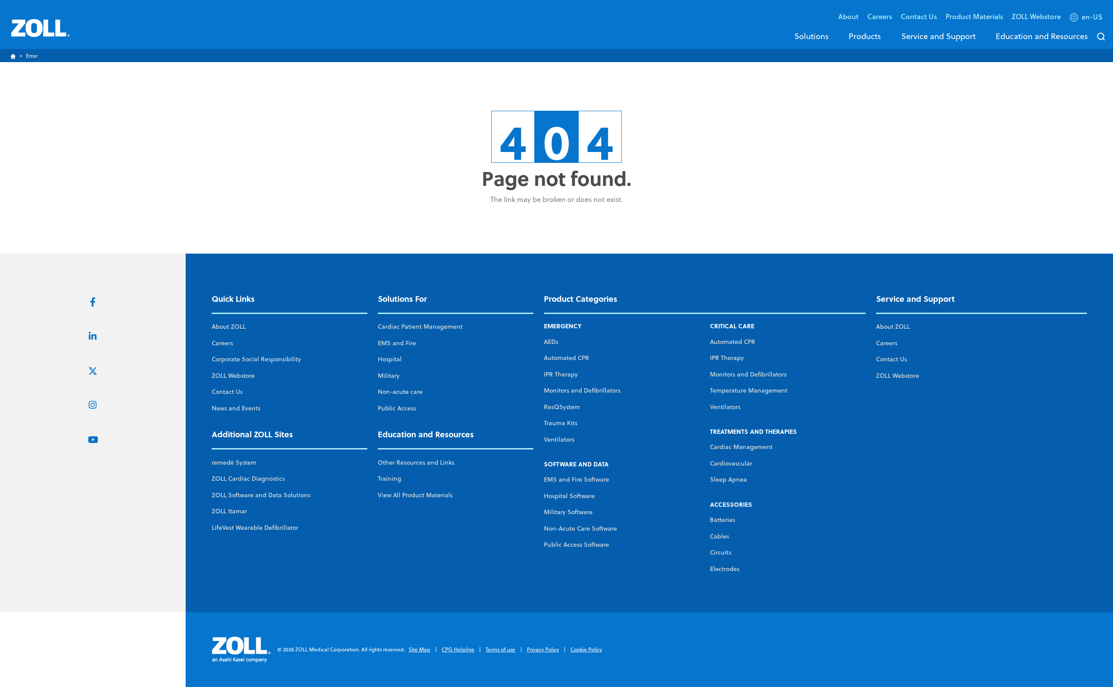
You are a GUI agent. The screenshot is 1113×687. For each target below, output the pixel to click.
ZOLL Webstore (1036, 16)
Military (389, 375)
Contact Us (227, 391)
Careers (879, 16)
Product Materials (974, 16)
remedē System (234, 462)
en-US (1092, 17)
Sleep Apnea (728, 479)
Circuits (720, 552)
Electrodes (725, 569)
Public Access (397, 408)
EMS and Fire (397, 343)
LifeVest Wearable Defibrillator (255, 527)
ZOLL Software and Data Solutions (261, 495)
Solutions (811, 36)
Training (389, 478)
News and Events (236, 408)
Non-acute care (400, 391)
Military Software (568, 512)
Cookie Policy (586, 649)
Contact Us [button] (919, 16)
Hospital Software (569, 496)
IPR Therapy (561, 374)
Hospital (390, 359)
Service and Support (938, 36)
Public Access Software (576, 544)
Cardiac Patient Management (420, 326)
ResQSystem (562, 407)
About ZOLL (229, 326)
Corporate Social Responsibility (256, 359)
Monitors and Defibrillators (582, 390)
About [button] (848, 16)
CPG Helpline (458, 649)
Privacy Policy (543, 649)
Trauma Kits (560, 423)
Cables (719, 536)
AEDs (551, 341)
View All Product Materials (415, 495)
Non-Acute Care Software (580, 528)
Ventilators (559, 439)
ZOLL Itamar (229, 511)
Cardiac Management (741, 447)
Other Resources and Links (416, 462)
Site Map (419, 649)
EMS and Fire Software (576, 479)
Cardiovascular (731, 463)
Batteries (722, 519)
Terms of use (500, 649)
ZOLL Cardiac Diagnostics (248, 478)
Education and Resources (1042, 36)
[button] (1087, 18)
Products (865, 36)
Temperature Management (748, 390)
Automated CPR (566, 357)
